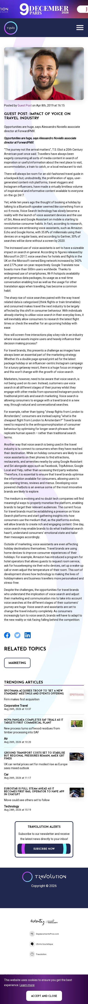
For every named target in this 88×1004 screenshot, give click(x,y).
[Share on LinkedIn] (28, 638)
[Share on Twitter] (17, 638)
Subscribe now (44, 849)
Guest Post (25, 105)
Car (6, 774)
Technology (11, 806)
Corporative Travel (16, 705)
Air (6, 738)
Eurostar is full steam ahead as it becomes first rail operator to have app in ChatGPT (34, 792)
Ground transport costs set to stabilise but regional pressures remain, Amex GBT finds (34, 756)
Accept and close (44, 996)
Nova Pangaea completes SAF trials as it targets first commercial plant (33, 721)
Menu (80, 27)
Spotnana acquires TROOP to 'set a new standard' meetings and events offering (34, 692)
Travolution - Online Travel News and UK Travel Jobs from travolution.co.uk (44, 877)
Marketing (17, 663)
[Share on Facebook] (7, 638)
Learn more (27, 985)
